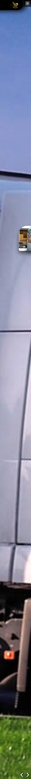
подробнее (7, 774)
